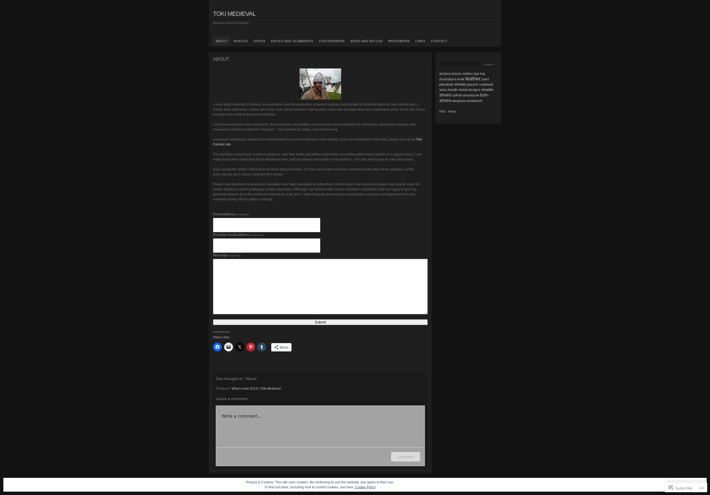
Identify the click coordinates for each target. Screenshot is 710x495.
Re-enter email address (238, 235)
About (222, 41)
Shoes (259, 41)
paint (485, 79)
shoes (445, 94)
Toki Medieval (234, 13)
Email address (231, 214)
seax (443, 90)
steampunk (471, 95)
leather (473, 78)
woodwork (474, 101)
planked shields (452, 84)
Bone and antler (367, 41)
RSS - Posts (447, 111)
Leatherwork (332, 41)
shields (487, 89)
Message (226, 255)
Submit (320, 322)
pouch (472, 84)
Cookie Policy (365, 487)
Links (420, 41)
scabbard (486, 84)
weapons (459, 101)
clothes (467, 74)
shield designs (469, 90)
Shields (240, 41)
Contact (439, 41)
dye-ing (479, 74)
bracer (456, 74)
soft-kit (457, 95)
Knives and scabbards (292, 41)
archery (445, 74)
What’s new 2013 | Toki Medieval (256, 389)
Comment (405, 456)
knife (461, 79)
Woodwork (399, 41)
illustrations (448, 79)
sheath (452, 90)
